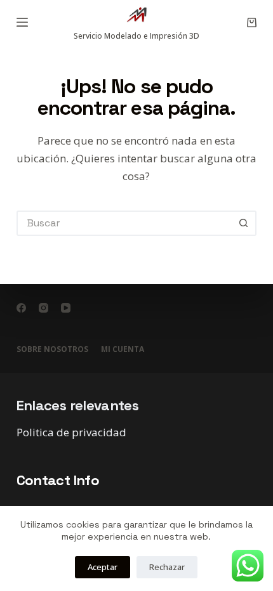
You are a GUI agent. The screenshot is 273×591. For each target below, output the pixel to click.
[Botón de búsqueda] (243, 223)
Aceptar (102, 567)
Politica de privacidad (71, 432)
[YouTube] (65, 308)
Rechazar (167, 567)
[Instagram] (43, 308)
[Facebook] (21, 308)
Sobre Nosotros (52, 349)
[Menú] (22, 22)
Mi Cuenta (122, 349)
